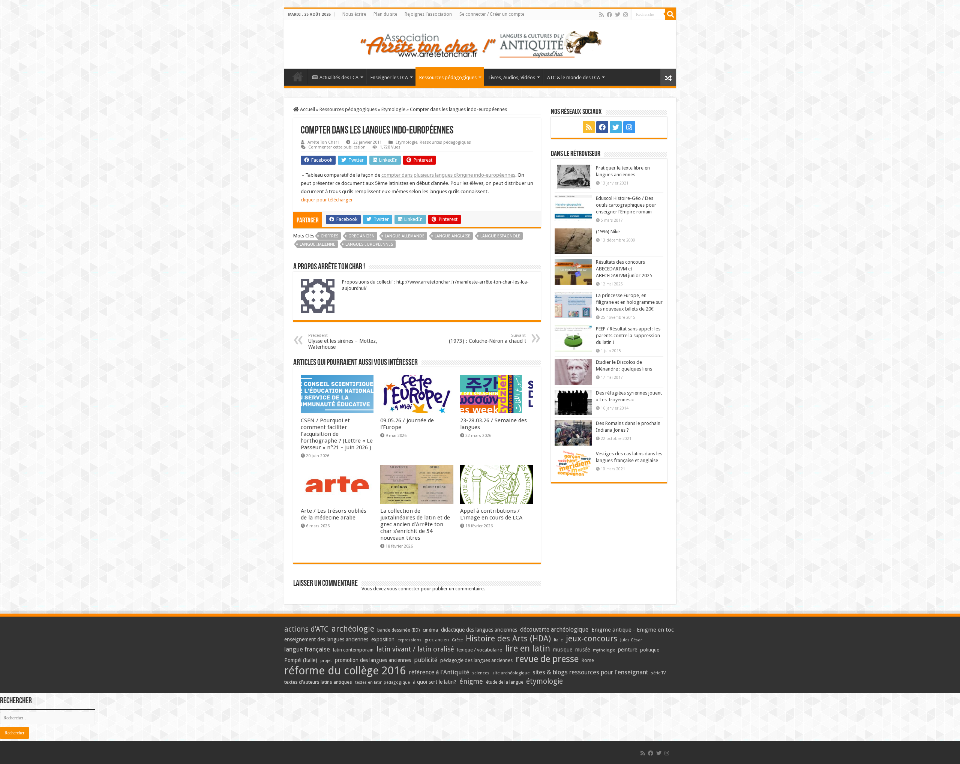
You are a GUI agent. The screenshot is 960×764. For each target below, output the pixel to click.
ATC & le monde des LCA (573, 77)
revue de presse (547, 659)
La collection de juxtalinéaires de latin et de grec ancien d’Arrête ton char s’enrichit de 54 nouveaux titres (415, 524)
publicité (425, 659)
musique (562, 650)
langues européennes (369, 244)
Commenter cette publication (337, 147)
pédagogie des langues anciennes (476, 660)
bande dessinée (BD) (398, 630)
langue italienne (317, 244)
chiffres (329, 236)
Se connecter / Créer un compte (491, 14)
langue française (307, 649)
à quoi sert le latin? (434, 682)
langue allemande (404, 236)
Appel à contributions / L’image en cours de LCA (491, 514)
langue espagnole (500, 236)
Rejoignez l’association (428, 14)
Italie (558, 640)
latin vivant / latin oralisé (415, 649)
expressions (410, 640)
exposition (382, 639)
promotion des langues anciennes (373, 660)
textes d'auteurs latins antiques (318, 682)
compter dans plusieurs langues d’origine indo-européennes (448, 174)
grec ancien (361, 236)
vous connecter (403, 588)
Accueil (307, 109)
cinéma (430, 630)
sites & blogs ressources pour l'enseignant (590, 672)
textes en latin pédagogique (382, 682)
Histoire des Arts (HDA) (508, 638)
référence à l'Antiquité (439, 672)
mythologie (604, 650)
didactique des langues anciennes (479, 630)
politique (649, 650)
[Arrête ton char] (480, 43)
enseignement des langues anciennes (326, 639)
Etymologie (393, 109)
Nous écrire (354, 14)
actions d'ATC (306, 629)
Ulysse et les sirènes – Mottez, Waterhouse (342, 341)
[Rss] (601, 14)
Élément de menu (298, 76)
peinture (627, 650)
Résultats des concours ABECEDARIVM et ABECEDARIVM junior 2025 (624, 268)
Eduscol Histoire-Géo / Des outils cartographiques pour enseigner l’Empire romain (626, 205)
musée (582, 650)
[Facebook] (609, 14)
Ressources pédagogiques (448, 77)
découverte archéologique (554, 629)
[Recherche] (670, 14)
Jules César (631, 639)
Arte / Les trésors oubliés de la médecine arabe (333, 514)
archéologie (353, 628)
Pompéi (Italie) (300, 660)
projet (326, 660)
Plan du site (385, 14)
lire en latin (527, 648)
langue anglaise (452, 236)
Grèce (457, 640)
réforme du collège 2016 (345, 670)
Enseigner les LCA (389, 77)
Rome (588, 660)
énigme (471, 681)
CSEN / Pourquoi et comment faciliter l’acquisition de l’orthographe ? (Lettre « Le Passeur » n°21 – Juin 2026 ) (337, 434)
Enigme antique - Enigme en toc (632, 629)
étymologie (544, 681)
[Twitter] (617, 14)
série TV (658, 673)
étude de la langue (504, 682)
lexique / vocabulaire (479, 650)
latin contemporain (353, 650)
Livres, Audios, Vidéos (512, 77)
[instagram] (625, 14)
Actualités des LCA (339, 77)
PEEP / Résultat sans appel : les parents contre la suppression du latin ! (628, 335)
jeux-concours (591, 638)
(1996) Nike (608, 231)
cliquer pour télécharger (327, 200)
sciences (480, 672)
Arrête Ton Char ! (323, 142)
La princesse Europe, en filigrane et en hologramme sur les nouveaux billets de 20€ (629, 302)
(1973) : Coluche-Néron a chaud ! (487, 338)
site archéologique (511, 672)
